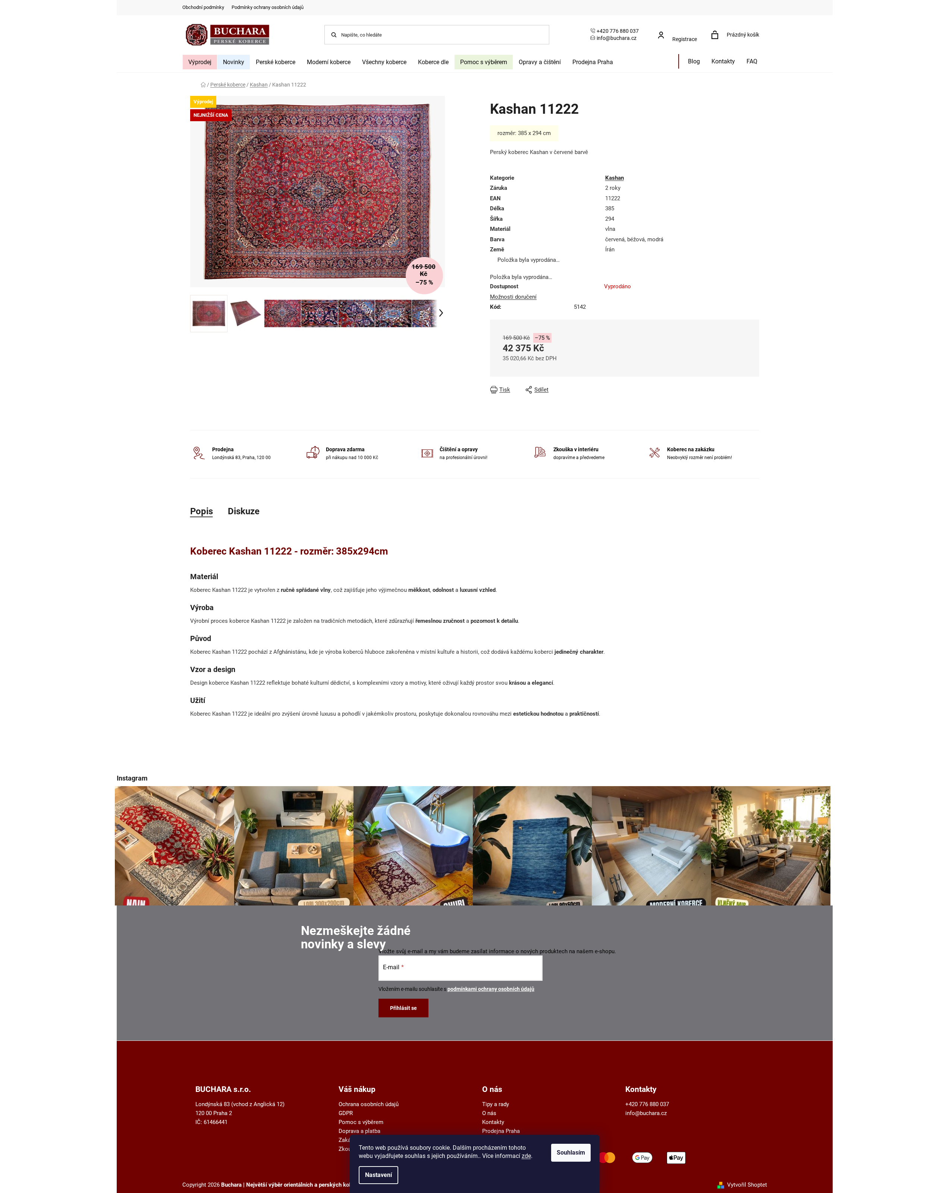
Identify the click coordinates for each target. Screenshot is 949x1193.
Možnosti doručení (513, 296)
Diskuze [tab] (244, 511)
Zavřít (641, 389)
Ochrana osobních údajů (369, 1104)
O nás (489, 1113)
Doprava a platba (359, 1131)
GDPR (346, 1113)
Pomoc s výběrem (361, 1122)
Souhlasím (571, 1152)
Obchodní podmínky (203, 7)
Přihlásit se (403, 1008)
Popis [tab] (201, 511)
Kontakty (493, 1122)
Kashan (614, 178)
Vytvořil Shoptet (747, 1184)
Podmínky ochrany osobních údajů (268, 7)
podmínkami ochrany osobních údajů (490, 989)
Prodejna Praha (501, 1131)
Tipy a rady (495, 1104)
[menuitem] (200, 62)
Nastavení (378, 1174)
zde (526, 1155)
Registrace (684, 39)
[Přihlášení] (679, 31)
